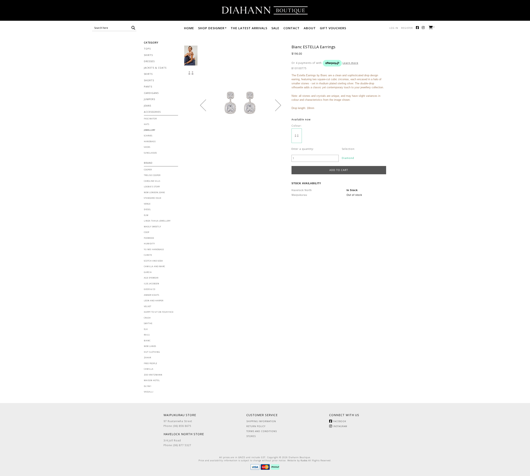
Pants (148, 86)
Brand (148, 162)
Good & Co (149, 289)
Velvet (147, 306)
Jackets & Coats (155, 67)
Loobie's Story (152, 186)
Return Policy (255, 426)
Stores (251, 436)
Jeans (147, 105)
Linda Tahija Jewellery (157, 220)
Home (189, 28)
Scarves (148, 135)
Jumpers (149, 99)
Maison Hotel (152, 380)
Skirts (148, 73)
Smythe (148, 323)
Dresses (149, 61)
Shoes (147, 147)
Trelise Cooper (152, 175)
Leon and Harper (153, 300)
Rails (147, 334)
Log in (393, 28)
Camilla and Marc (154, 266)
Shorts (149, 80)
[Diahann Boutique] (265, 10)
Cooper (148, 169)
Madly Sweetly (152, 226)
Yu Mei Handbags (154, 249)
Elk (146, 329)
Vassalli (148, 391)
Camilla (148, 369)
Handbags (150, 141)
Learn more (350, 63)
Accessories (152, 111)
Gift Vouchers (333, 28)
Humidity (149, 243)
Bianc (147, 340)
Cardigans (151, 92)
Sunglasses (150, 152)
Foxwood (149, 238)
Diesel (147, 209)
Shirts (148, 55)
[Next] (278, 105)
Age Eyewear (151, 277)
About (310, 28)
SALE (275, 28)
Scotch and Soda (153, 260)
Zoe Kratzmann (153, 374)
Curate (148, 255)
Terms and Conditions (261, 431)
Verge (147, 203)
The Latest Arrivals (249, 28)
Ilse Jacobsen (151, 283)
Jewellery (149, 130)
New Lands (150, 346)
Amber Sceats (151, 295)
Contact (291, 28)
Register (407, 28)
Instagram (424, 28)
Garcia (148, 272)
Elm (146, 215)
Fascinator (150, 118)
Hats (146, 124)
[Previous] (203, 105)
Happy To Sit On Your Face (158, 312)
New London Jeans (154, 192)
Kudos (304, 460)
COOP (146, 232)
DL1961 (148, 386)
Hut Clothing (152, 352)
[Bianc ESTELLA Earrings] (191, 55)
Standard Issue (152, 198)
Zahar (147, 357)
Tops (147, 48)
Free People (150, 363)
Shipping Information (261, 421)
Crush (147, 317)
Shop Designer (211, 28)
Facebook (418, 28)
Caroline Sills (152, 181)
